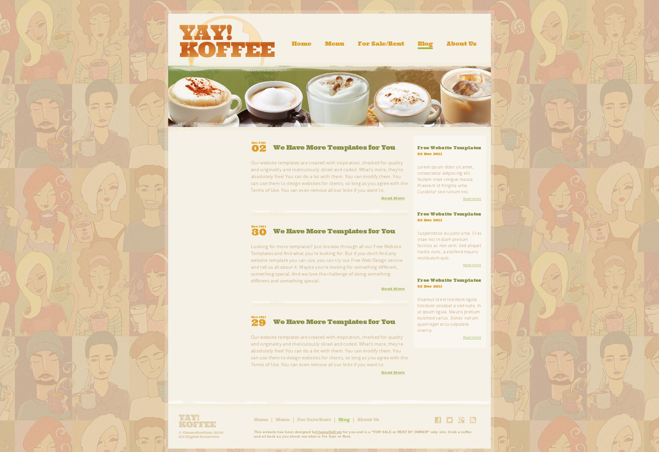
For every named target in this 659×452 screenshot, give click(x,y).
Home (301, 43)
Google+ (461, 420)
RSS (473, 420)
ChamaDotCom (329, 432)
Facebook (438, 420)
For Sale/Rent (381, 43)
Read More (393, 198)
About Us (461, 43)
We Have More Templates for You (334, 146)
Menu (334, 43)
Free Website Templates (449, 148)
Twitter (450, 420)
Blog (425, 43)
